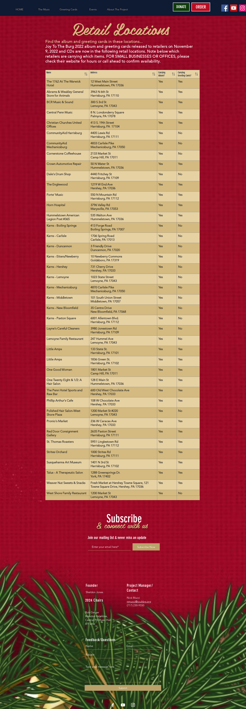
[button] (44, 9)
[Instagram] (242, 8)
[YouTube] (233, 8)
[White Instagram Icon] (133, 705)
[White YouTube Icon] (123, 705)
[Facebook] (224, 8)
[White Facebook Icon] (112, 705)
